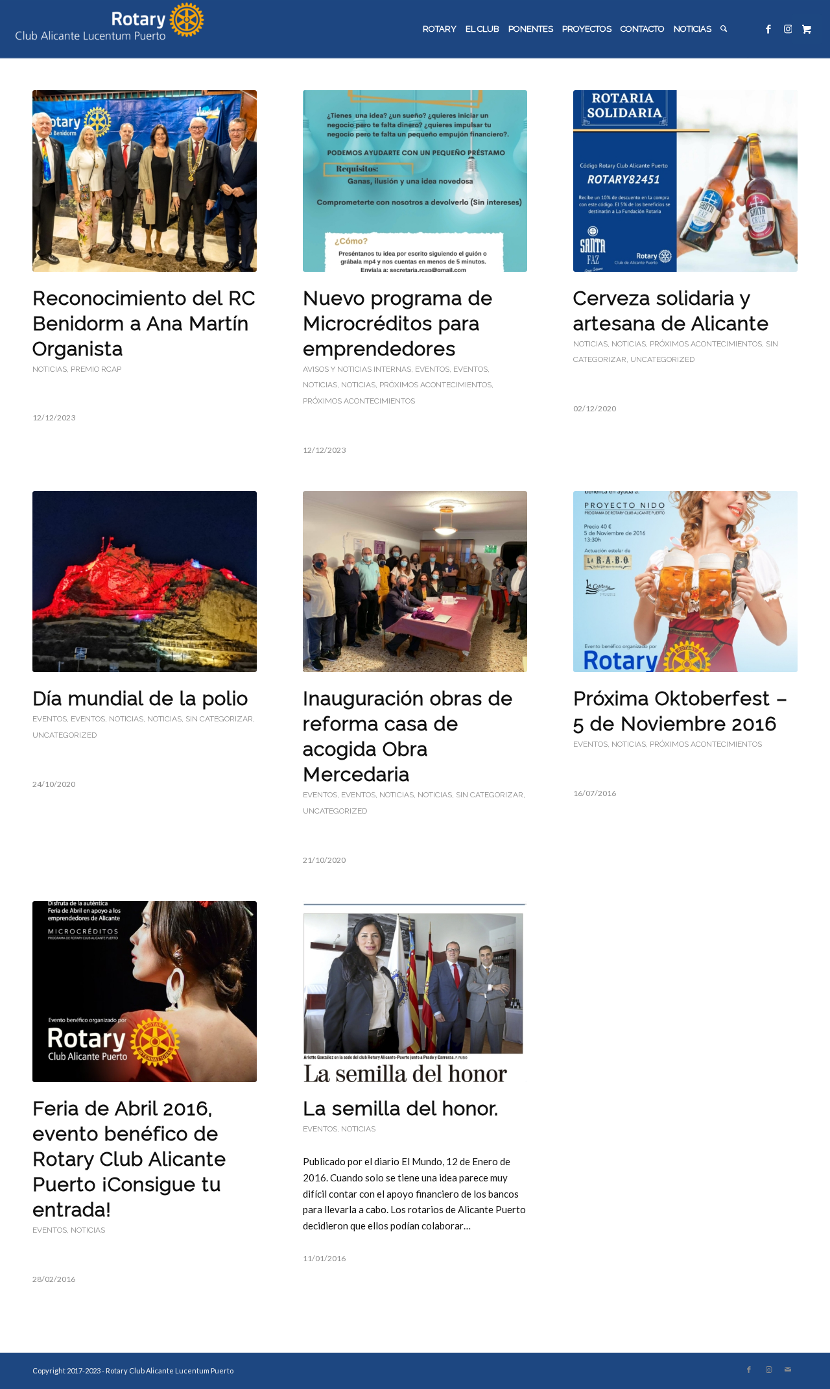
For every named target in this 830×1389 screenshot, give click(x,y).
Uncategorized (662, 359)
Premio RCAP (96, 369)
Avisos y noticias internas (357, 369)
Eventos (432, 369)
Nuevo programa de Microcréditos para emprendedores (398, 323)
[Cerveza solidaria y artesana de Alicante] (685, 181)
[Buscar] (723, 29)
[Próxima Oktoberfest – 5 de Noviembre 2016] (685, 582)
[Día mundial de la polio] (144, 582)
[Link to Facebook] (768, 28)
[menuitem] (439, 29)
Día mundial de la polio (140, 698)
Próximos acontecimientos (435, 384)
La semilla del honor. (401, 1108)
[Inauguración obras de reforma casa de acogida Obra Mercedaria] (415, 582)
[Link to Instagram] (788, 28)
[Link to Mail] (788, 1369)
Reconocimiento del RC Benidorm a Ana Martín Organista (143, 323)
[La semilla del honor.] (415, 992)
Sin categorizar (219, 718)
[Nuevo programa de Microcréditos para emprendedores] (415, 181)
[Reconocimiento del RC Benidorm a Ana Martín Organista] (144, 181)
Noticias (49, 369)
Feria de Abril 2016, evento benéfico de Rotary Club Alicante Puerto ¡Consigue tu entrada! (129, 1159)
